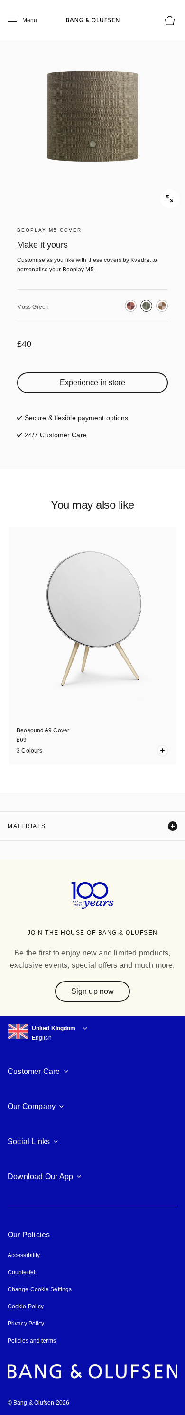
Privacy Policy (26, 1323)
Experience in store (93, 383)
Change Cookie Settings (40, 1289)
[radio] (131, 306)
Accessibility (24, 1255)
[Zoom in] (92, 116)
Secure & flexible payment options (76, 418)
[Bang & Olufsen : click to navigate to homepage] (92, 20)
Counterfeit (22, 1272)
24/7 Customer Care (56, 435)
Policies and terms (32, 1340)
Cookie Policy (26, 1306)
